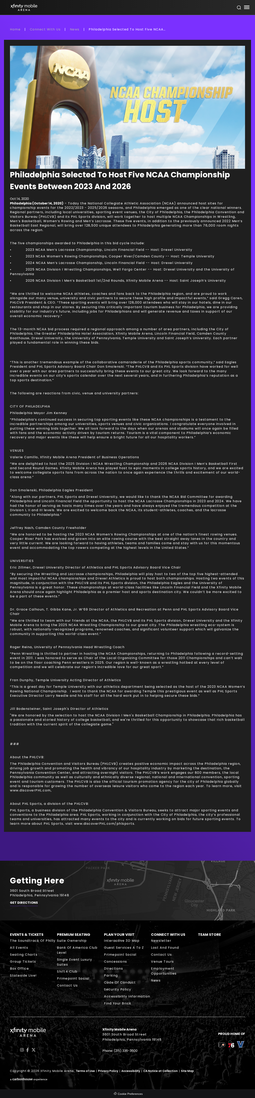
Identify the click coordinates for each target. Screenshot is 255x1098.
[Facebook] (27, 1050)
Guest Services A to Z (124, 947)
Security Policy (117, 989)
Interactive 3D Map (121, 940)
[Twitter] (33, 1050)
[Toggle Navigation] (246, 7)
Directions (113, 968)
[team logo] (222, 1045)
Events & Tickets (26, 934)
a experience (28, 1079)
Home (15, 29)
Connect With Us (45, 29)
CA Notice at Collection (160, 1071)
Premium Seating (73, 934)
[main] (127, 444)
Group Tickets (23, 961)
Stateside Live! (23, 975)
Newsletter (161, 940)
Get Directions (24, 903)
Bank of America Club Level (77, 950)
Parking (111, 975)
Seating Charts (23, 954)
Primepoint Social (73, 978)
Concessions (115, 961)
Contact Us (67, 985)
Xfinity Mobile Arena (24, 7)
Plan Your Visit (119, 934)
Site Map (187, 1071)
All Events (19, 947)
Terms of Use (85, 1071)
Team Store (209, 934)
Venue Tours (162, 961)
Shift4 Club (67, 971)
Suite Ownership (72, 940)
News (74, 29)
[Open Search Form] (239, 8)
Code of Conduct (120, 982)
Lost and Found (165, 947)
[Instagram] (22, 1050)
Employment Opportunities (164, 971)
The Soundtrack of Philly (32, 940)
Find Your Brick (117, 1003)
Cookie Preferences (130, 1093)
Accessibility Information (127, 996)
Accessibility (130, 1071)
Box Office (19, 968)
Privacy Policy (108, 1071)
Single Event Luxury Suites (74, 962)
